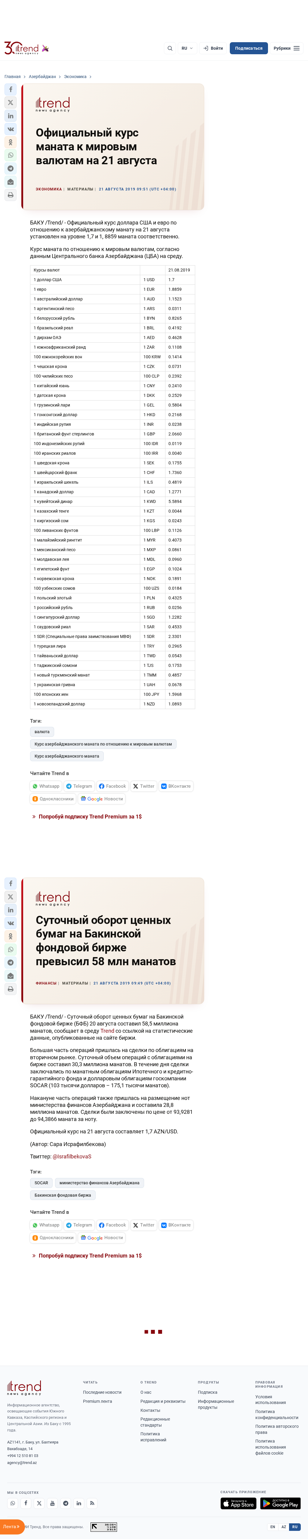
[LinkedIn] (78, 1503)
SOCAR (41, 1182)
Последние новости (102, 1392)
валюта (42, 731)
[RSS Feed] (92, 1503)
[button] (10, 89)
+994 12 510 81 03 (22, 1455)
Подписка (207, 1392)
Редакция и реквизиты (163, 1401)
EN (272, 1527)
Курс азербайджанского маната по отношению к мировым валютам (103, 744)
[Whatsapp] (12, 1503)
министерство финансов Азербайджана (100, 1182)
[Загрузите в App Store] (238, 1503)
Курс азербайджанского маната (67, 756)
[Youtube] (52, 1503)
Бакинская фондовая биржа (63, 1195)
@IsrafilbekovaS (72, 1156)
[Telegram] (65, 1503)
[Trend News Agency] (24, 1388)
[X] (39, 1503)
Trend (107, 1031)
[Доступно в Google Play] (280, 1503)
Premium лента (97, 1401)
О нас (145, 1392)
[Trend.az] (27, 48)
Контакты (150, 1410)
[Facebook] (25, 1503)
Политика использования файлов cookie (270, 1447)
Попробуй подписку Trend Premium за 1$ (90, 816)
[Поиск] (170, 48)
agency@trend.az (22, 1462)
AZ (284, 1527)
